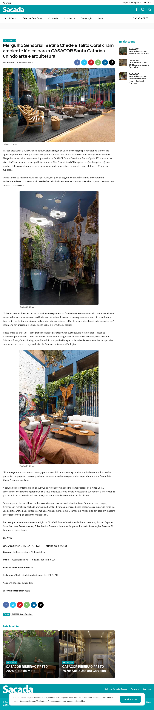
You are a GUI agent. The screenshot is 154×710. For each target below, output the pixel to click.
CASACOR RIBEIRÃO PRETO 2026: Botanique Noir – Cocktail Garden (138, 79)
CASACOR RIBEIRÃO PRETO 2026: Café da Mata (139, 51)
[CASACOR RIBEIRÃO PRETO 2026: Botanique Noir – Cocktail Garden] (123, 76)
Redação (10, 62)
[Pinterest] (91, 62)
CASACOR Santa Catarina (22, 614)
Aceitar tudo (130, 699)
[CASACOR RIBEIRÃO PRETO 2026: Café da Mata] (31, 654)
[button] (149, 9)
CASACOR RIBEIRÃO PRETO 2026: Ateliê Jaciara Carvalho (139, 63)
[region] (77, 701)
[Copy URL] (112, 62)
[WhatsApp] (98, 62)
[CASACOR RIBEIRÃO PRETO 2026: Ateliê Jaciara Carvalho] (87, 654)
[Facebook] (137, 10)
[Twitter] (84, 62)
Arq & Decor (10, 40)
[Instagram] (143, 10)
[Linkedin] (105, 62)
